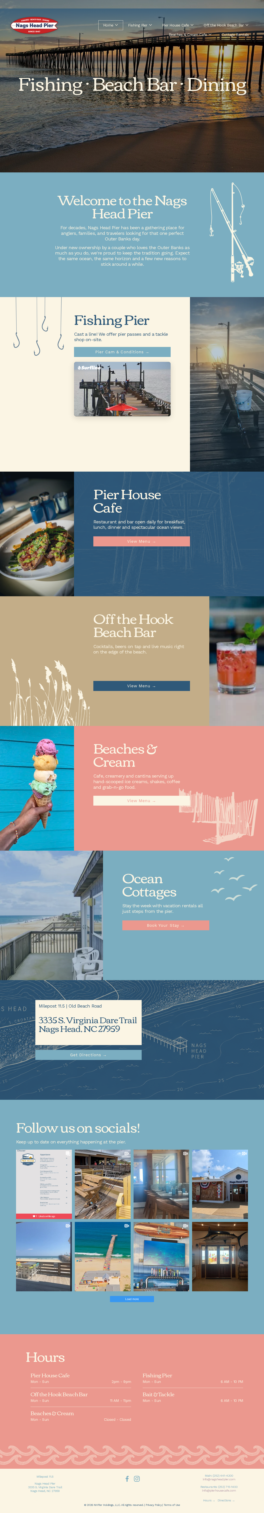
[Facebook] (127, 1479)
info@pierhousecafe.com (219, 1490)
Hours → (209, 1500)
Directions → (226, 1500)
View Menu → (141, 541)
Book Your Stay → (166, 925)
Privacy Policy (154, 1504)
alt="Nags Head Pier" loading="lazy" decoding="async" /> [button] (121, 401)
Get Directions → (88, 1055)
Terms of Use (172, 1504)
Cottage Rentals (235, 34)
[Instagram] (137, 1479)
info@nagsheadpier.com (219, 1479)
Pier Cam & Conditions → (122, 352)
